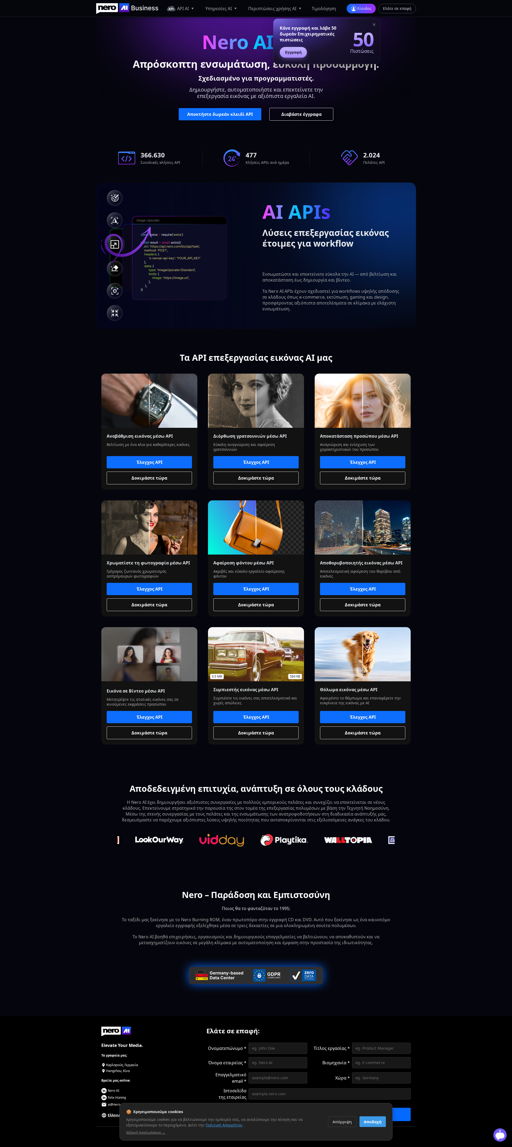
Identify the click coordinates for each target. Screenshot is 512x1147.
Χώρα (342, 1078)
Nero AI (113, 1090)
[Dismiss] (374, 25)
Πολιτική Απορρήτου (224, 1125)
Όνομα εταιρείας (227, 1063)
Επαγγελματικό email (230, 1078)
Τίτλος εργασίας (332, 1048)
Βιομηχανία (336, 1063)
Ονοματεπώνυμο (227, 1048)
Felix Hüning (117, 1097)
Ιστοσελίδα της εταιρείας (232, 1094)
